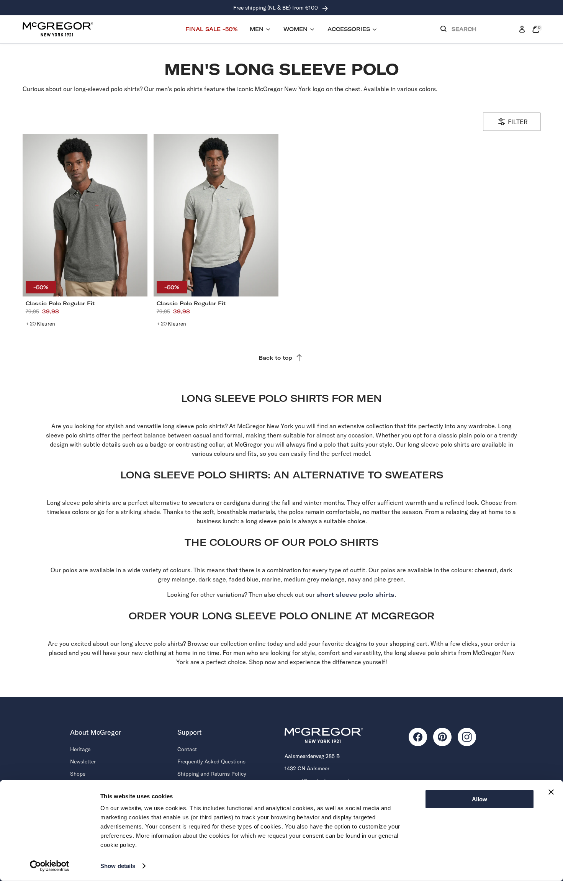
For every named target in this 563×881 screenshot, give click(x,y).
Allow (479, 799)
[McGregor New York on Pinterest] (442, 737)
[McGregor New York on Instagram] (467, 737)
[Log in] (522, 29)
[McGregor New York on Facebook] (418, 737)
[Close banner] (551, 792)
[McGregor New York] (58, 29)
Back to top (275, 357)
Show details (117, 866)
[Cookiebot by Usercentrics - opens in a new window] (49, 866)
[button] (476, 31)
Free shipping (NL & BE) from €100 (276, 7)
